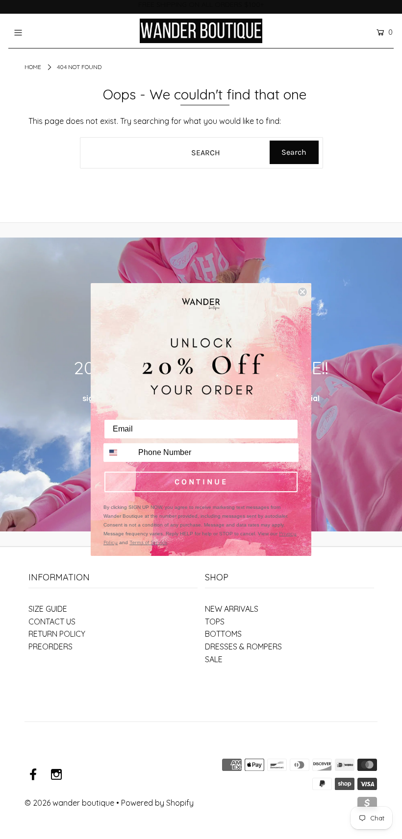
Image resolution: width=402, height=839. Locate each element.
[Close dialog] (302, 292)
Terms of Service (148, 542)
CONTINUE (201, 481)
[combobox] (118, 452)
